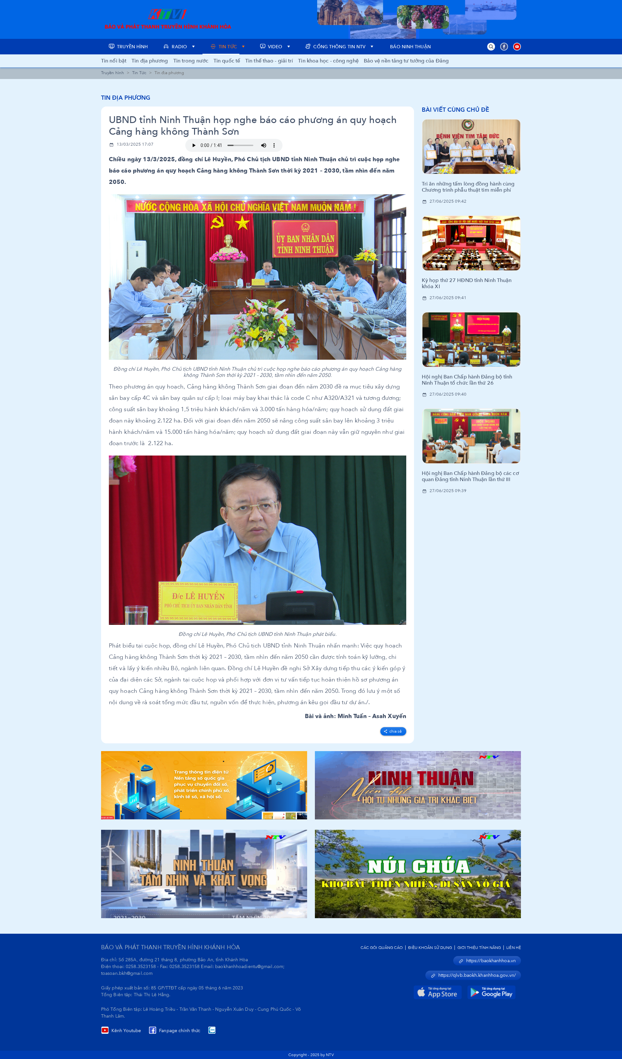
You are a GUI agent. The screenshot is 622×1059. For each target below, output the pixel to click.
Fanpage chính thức (179, 1031)
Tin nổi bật (113, 60)
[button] (491, 46)
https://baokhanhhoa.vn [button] (491, 961)
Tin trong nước (190, 60)
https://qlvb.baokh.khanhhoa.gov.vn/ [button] (477, 975)
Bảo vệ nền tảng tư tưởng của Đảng (406, 60)
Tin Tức (139, 73)
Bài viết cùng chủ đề (455, 110)
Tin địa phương (150, 60)
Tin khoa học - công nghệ (328, 60)
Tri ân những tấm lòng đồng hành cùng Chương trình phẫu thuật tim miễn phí (468, 187)
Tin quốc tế (226, 60)
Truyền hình (112, 73)
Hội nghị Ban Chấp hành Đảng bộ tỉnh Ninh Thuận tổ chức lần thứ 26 (467, 380)
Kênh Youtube (126, 1031)
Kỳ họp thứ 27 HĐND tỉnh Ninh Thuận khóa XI (467, 283)
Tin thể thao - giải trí (269, 60)
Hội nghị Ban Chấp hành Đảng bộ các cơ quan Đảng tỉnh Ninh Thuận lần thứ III (470, 476)
